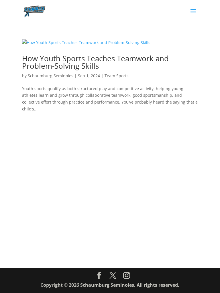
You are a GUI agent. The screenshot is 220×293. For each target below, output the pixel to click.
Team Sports (117, 75)
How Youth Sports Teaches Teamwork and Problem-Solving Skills (95, 62)
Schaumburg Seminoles (50, 75)
